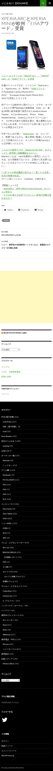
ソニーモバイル (7, 14)
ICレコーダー (8, 620)
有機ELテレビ (8, 581)
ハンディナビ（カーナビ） (12, 605)
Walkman (7, 634)
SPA (12, 33)
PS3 (4, 484)
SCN (5, 533)
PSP (4, 494)
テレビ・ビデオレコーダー (12, 543)
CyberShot (7, 591)
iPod (5, 625)
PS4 (4, 489)
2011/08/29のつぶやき (11, 233)
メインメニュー (49, 3)
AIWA (5, 528)
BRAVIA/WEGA (9, 552)
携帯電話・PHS (8, 639)
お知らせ (5, 451)
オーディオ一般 (8, 455)
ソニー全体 (6, 523)
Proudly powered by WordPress (12, 768)
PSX (4, 562)
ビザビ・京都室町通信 (10, 372)
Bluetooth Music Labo (15, 333)
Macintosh (7, 509)
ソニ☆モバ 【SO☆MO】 (15, 3)
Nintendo (7, 475)
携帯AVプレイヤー (9, 615)
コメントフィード (9, 751)
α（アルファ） (9, 601)
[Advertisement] (26, 297)
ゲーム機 (5, 470)
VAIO (5, 518)
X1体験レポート (11, 557)
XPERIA (6, 220)
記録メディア (7, 659)
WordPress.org (7, 755)
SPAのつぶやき (7, 441)
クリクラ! (5, 367)
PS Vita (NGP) (8, 480)
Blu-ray (6, 547)
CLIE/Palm (7, 422)
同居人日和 (6, 376)
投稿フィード (7, 746)
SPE (4, 538)
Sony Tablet (7, 513)
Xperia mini (28, 133)
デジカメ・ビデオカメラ (11, 586)
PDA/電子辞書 (7, 417)
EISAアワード (38, 88)
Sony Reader (6, 436)
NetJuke (6, 460)
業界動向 (5, 654)
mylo (5, 431)
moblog (6, 446)
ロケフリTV (8, 572)
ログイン (5, 741)
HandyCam (7, 596)
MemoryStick (8, 663)
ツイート (5, 394)
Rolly (5, 630)
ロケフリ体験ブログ (12, 576)
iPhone (6, 644)
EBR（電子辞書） (10, 426)
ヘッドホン (7, 465)
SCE (4, 499)
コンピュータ (7, 504)
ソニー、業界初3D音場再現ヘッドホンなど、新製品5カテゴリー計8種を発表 (26, 244)
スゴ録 (5, 567)
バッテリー (6, 610)
